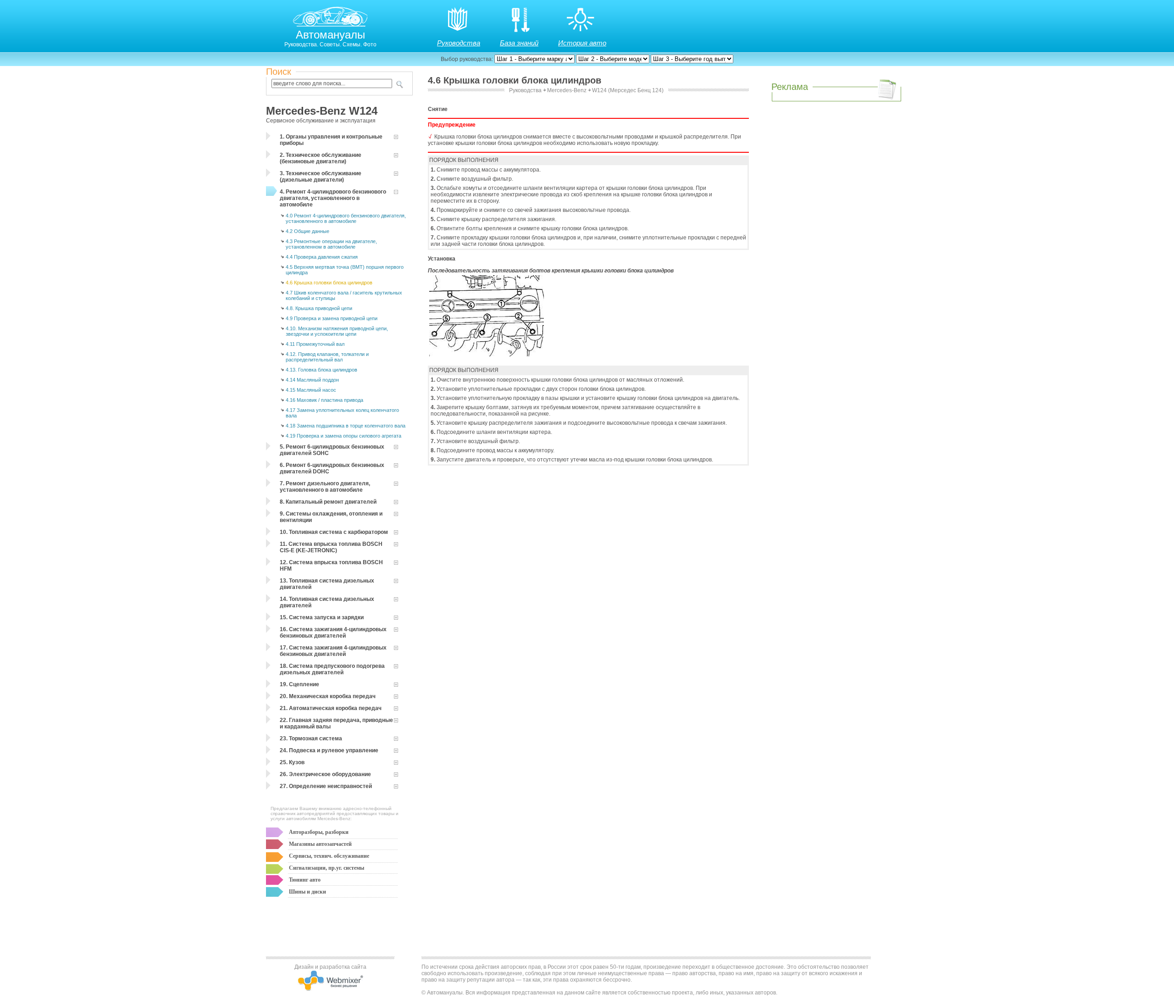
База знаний (519, 43)
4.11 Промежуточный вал (315, 344)
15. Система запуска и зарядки (322, 617)
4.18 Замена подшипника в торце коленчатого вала (345, 425)
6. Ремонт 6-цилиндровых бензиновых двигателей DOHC (332, 468)
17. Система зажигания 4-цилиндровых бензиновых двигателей (333, 650)
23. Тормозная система (311, 738)
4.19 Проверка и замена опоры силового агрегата (343, 436)
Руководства (458, 43)
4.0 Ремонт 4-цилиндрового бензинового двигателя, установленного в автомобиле (346, 218)
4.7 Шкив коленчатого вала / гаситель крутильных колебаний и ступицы (344, 295)
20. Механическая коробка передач (328, 696)
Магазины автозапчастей (320, 844)
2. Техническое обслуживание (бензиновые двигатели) (320, 158)
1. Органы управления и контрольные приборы (331, 139)
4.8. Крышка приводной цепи (319, 308)
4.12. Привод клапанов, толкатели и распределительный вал (327, 356)
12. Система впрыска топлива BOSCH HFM (331, 565)
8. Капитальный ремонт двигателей (328, 502)
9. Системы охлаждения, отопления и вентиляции (331, 517)
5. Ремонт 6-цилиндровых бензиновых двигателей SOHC (332, 450)
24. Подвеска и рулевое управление (329, 750)
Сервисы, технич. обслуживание (329, 856)
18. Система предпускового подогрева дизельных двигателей (332, 669)
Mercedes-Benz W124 (321, 111)
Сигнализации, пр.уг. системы (326, 868)
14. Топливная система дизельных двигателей (327, 602)
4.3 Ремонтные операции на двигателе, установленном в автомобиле (331, 244)
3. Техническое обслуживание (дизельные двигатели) (320, 176)
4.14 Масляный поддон (312, 380)
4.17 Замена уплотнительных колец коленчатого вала (342, 412)
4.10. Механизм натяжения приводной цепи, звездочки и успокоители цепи (337, 331)
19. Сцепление (299, 684)
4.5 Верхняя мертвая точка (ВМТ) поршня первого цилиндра (345, 269)
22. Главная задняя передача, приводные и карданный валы (336, 723)
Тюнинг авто (305, 880)
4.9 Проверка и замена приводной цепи (331, 318)
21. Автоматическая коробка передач (331, 708)
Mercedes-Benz (567, 90)
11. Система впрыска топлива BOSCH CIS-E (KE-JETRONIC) (331, 547)
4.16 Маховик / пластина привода (324, 400)
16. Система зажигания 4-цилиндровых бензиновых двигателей (333, 632)
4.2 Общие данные (307, 231)
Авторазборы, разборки (319, 832)
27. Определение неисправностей (326, 786)
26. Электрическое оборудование (325, 774)
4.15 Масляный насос (311, 390)
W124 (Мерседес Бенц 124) (628, 90)
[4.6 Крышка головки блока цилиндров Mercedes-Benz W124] (486, 354)
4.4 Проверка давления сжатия (322, 257)
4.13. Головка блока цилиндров (321, 369)
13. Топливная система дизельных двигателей (327, 583)
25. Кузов (292, 762)
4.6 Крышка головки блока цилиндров (329, 282)
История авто (582, 43)
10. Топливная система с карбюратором (334, 532)
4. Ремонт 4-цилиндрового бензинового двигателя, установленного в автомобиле (333, 198)
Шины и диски (307, 891)
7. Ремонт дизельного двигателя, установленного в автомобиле (325, 486)
